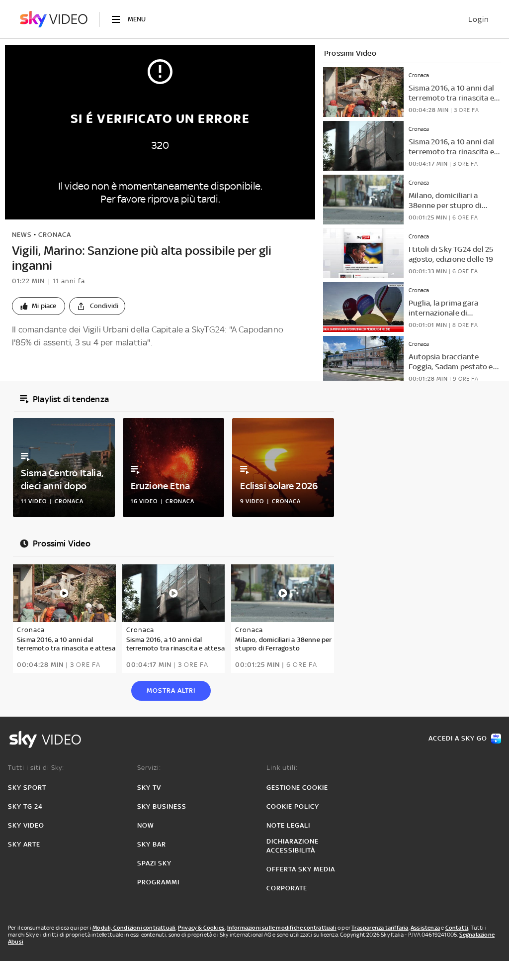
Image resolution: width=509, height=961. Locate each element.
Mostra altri (171, 690)
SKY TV (149, 787)
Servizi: (149, 767)
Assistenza (425, 927)
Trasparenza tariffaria (379, 927)
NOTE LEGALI (288, 825)
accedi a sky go (457, 738)
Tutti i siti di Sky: (36, 767)
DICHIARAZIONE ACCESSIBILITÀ (292, 846)
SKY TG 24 (25, 806)
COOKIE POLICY (292, 806)
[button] (38, 306)
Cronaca (54, 234)
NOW (145, 825)
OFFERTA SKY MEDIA (300, 869)
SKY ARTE (24, 844)
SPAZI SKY (154, 863)
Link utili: (282, 767)
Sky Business (161, 806)
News (22, 234)
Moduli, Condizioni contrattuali (133, 927)
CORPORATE (286, 888)
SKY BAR (151, 844)
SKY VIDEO (26, 825)
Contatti (457, 927)
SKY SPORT (27, 787)
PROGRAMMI (158, 882)
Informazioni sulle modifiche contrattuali (282, 927)
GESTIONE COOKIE (297, 787)
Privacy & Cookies (201, 927)
